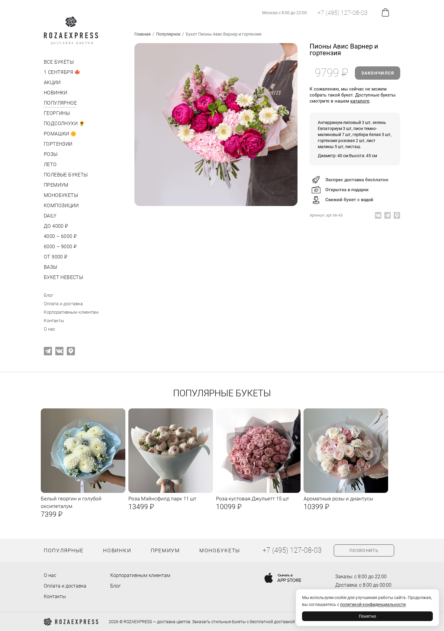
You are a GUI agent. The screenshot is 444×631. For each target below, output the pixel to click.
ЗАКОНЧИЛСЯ (377, 73)
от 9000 (55, 257)
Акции (52, 82)
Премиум (56, 185)
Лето (50, 164)
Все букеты (59, 62)
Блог (48, 295)
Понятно (367, 616)
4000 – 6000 (60, 236)
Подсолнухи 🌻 (64, 123)
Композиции (61, 205)
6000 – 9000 (60, 246)
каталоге (359, 101)
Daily (50, 216)
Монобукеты (61, 195)
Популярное (60, 103)
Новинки (55, 93)
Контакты (54, 320)
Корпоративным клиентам (71, 312)
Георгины (57, 113)
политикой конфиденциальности (373, 604)
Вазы (50, 267)
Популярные (64, 550)
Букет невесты (63, 277)
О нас (49, 329)
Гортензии (58, 144)
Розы (51, 154)
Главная (142, 34)
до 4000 (55, 226)
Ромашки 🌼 (60, 134)
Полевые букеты (66, 175)
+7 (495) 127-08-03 (342, 12)
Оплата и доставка (63, 303)
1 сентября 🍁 (62, 72)
